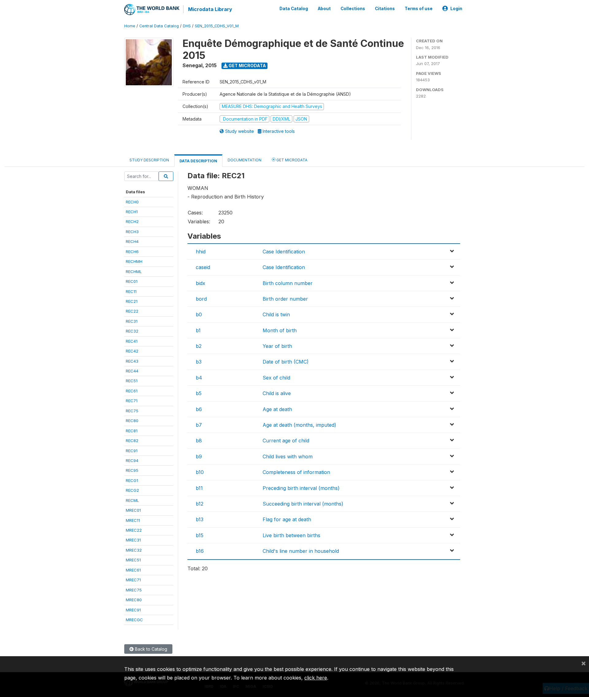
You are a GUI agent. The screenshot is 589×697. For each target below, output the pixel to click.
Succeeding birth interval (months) (303, 504)
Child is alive (277, 393)
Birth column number (288, 283)
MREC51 (133, 559)
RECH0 (132, 201)
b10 (200, 472)
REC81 (131, 430)
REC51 (131, 380)
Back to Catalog (150, 649)
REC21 (131, 301)
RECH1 (132, 211)
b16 (200, 551)
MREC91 (133, 609)
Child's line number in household (301, 551)
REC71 (131, 400)
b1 (198, 330)
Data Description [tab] (198, 161)
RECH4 (132, 241)
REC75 (132, 410)
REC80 (132, 420)
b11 (199, 488)
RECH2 (132, 221)
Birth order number (285, 299)
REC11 (131, 291)
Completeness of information (296, 472)
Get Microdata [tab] (291, 160)
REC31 (131, 321)
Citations (385, 8)
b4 (199, 378)
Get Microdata (247, 65)
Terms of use (419, 8)
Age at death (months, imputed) (299, 425)
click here (315, 678)
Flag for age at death (287, 519)
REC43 (132, 361)
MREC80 (134, 599)
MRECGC (134, 619)
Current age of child (286, 440)
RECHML (134, 271)
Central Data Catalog (159, 26)
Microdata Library (210, 9)
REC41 (131, 341)
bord (201, 299)
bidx (200, 283)
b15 (199, 535)
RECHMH (134, 261)
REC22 (132, 311)
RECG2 (132, 490)
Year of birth (277, 346)
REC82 (132, 440)
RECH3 (132, 231)
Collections (353, 8)
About (324, 8)
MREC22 (134, 530)
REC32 (132, 331)
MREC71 (133, 579)
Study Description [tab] (149, 160)
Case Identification (284, 251)
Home (129, 26)
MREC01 (133, 510)
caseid (203, 267)
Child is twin (276, 314)
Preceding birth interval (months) (301, 488)
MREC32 (134, 550)
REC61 (131, 390)
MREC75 (134, 589)
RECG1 (132, 480)
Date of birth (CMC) (286, 362)
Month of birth (280, 330)
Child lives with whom (288, 456)
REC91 (131, 450)
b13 (199, 519)
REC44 (132, 370)
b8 (199, 440)
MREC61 (133, 570)
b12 (199, 504)
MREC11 (133, 520)
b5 (199, 393)
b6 (199, 409)
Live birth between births (291, 535)
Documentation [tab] (244, 160)
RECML (132, 500)
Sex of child (276, 378)
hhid (201, 251)
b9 (199, 456)
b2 (199, 346)
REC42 (132, 350)
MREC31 (133, 539)
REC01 (131, 281)
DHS (187, 26)
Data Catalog (293, 8)
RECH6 (132, 251)
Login (456, 8)
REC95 (132, 470)
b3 (199, 362)
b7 (199, 425)
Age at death (277, 409)
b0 (199, 314)
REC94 (132, 460)
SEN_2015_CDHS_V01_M (217, 26)
